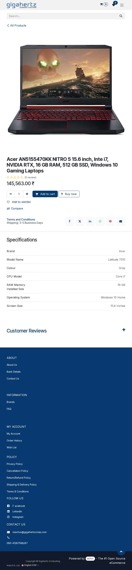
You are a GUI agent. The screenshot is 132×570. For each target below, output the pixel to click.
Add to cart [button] (47, 194)
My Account (13, 433)
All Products (18, 25)
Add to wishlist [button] (21, 202)
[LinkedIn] (90, 221)
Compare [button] (17, 208)
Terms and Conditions (21, 219)
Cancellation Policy (17, 470)
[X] (80, 221)
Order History (14, 440)
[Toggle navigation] (121, 5)
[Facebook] (69, 221)
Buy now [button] (70, 194)
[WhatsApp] (100, 221)
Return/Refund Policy (19, 477)
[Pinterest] (110, 221)
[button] (121, 551)
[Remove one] (11, 194)
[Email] (121, 221)
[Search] (121, 16)
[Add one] (27, 194)
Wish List (11, 447)
